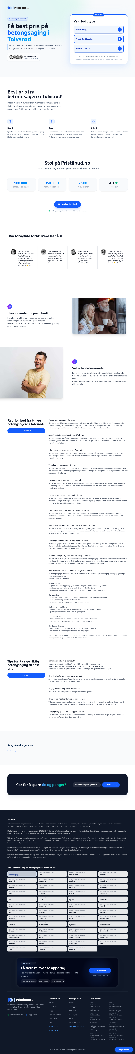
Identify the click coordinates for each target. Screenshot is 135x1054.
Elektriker (72, 1010)
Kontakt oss (53, 1006)
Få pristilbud (26, 431)
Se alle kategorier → (14, 751)
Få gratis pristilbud (67, 204)
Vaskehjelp (73, 1014)
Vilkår (51, 1022)
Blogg (51, 1010)
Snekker (72, 1003)
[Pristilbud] (18, 8)
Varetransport (74, 1022)
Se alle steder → (54, 1030)
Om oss (51, 1003)
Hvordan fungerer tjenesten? (86, 785)
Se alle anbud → (54, 1026)
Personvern (53, 1018)
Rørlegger (73, 1006)
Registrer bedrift (99, 971)
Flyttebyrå (72, 1018)
